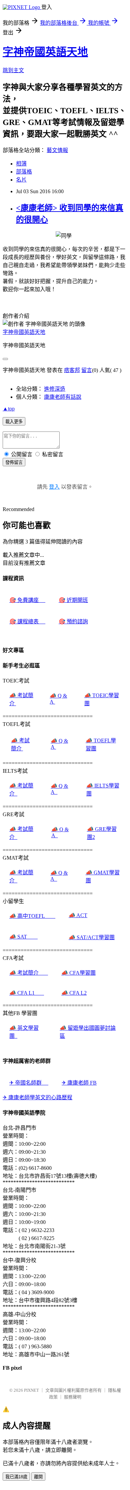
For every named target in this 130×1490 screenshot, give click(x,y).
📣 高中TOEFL (32, 916)
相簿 (21, 163)
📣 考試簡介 (28, 973)
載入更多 (14, 421)
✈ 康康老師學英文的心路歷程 (37, 1097)
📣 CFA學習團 (78, 973)
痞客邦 (72, 370)
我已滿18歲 (16, 1476)
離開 (38, 1476)
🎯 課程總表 (27, 621)
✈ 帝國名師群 (28, 1083)
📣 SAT (23, 937)
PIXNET (31, 1390)
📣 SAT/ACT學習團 (92, 937)
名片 (21, 179)
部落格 (24, 171)
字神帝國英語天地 (45, 52)
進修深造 (54, 389)
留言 (86, 370)
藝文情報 (57, 150)
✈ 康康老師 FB (79, 1083)
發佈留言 (14, 462)
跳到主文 (13, 70)
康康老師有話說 (62, 397)
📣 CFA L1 (26, 993)
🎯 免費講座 (27, 600)
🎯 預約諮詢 (73, 621)
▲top (9, 408)
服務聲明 (72, 1396)
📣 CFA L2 (74, 993)
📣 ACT (78, 915)
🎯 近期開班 (73, 600)
